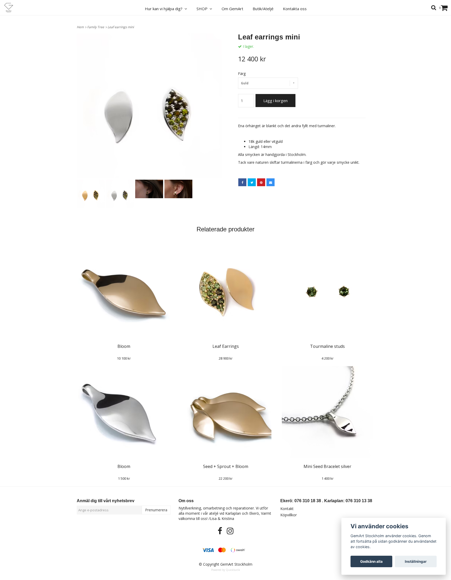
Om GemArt (232, 8)
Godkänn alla (371, 561)
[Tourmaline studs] (327, 291)
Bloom (123, 346)
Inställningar (416, 561)
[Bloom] (124, 291)
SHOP (203, 8)
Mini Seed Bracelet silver (327, 466)
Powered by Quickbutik (225, 570)
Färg (242, 73)
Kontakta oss (295, 8)
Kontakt (287, 508)
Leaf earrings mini (121, 27)
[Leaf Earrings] (226, 291)
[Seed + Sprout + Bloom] (226, 412)
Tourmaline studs (327, 346)
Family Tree (96, 27)
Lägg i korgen (275, 100)
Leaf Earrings (225, 346)
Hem (81, 27)
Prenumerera (156, 509)
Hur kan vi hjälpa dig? (165, 8)
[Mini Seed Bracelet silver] (327, 412)
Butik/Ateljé (263, 8)
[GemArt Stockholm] (12, 7)
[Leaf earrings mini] (149, 105)
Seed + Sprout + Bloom (225, 466)
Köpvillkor (288, 514)
